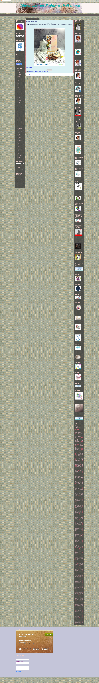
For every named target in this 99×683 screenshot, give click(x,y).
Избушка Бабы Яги (79, 507)
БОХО (76, 489)
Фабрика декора (79, 482)
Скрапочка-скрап (78, 511)
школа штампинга (78, 621)
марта (20, 145)
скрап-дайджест (78, 524)
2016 (19, 157)
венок (78, 565)
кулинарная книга (78, 581)
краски (79, 463)
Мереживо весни (80, 558)
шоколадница (77, 622)
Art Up (76, 452)
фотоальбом (77, 616)
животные (77, 516)
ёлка (77, 551)
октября (19, 86)
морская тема (78, 583)
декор (82, 513)
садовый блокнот (80, 601)
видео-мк (79, 466)
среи (80, 607)
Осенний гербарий (31, 21)
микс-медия (78, 432)
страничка (77, 472)
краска (80, 578)
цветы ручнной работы (79, 447)
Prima (79, 485)
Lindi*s (80, 554)
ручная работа (80, 458)
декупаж (79, 514)
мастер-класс (77, 582)
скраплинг (79, 606)
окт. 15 (20, 101)
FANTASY (80, 433)
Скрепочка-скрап (78, 461)
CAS (79, 455)
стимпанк (79, 547)
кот (75, 578)
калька (80, 576)
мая (19, 140)
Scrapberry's (77, 557)
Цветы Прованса (78, 512)
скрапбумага (77, 525)
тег (82, 484)
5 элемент (79, 504)
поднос (81, 598)
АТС (76, 470)
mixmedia (77, 469)
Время (76, 531)
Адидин (77, 464)
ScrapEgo (77, 439)
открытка (36, 71)
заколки (80, 574)
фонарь (76, 615)
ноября (20, 82)
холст (81, 444)
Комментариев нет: (42, 69)
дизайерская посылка (79, 571)
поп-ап (76, 499)
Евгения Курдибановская (79, 436)
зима (82, 477)
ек (77, 496)
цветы (76, 467)
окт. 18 (20, 95)
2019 (19, 74)
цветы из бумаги (79, 440)
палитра (76, 593)
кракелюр (81, 496)
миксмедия (79, 498)
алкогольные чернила (77, 477)
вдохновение (80, 454)
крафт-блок (77, 580)
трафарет (76, 548)
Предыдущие (70, 74)
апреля (20, 142)
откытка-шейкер (79, 592)
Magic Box (77, 556)
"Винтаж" (76, 553)
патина (76, 543)
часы (82, 549)
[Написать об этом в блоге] (48, 70)
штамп (81, 473)
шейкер (80, 527)
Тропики (80, 562)
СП (79, 475)
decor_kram (77, 488)
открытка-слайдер (80, 591)
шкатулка (77, 528)
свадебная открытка (79, 604)
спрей (76, 607)
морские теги (78, 584)
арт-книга (81, 564)
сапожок (79, 603)
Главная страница (22, 15)
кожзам (76, 517)
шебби (80, 620)
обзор (82, 519)
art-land (81, 557)
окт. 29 (20, 90)
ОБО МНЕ (31, 15)
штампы (76, 529)
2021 (19, 70)
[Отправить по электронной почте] (47, 70)
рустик (81, 546)
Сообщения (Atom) (52, 76)
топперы (81, 502)
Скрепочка (81, 495)
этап (82, 622)
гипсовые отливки (79, 537)
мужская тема (78, 542)
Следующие (28, 74)
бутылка (80, 536)
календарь (77, 541)
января (20, 152)
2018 (19, 76)
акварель (76, 487)
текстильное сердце (79, 500)
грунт (78, 539)
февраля (19, 149)
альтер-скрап (80, 453)
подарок (79, 478)
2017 (19, 155)
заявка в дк (77, 575)
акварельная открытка (79, 484)
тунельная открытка (79, 612)
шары (76, 620)
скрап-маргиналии (80, 605)
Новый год (80, 465)
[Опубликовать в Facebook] (50, 70)
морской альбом (78, 586)
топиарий (79, 610)
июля (20, 134)
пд (82, 595)
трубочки (76, 611)
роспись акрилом (80, 599)
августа (20, 131)
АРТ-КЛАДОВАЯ (31, 71)
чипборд (77, 449)
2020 (19, 72)
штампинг (46, 71)
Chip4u (81, 452)
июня (20, 137)
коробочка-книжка (78, 577)
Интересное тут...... (29, 67)
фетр (76, 527)
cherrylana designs (79, 505)
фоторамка (77, 617)
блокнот (76, 513)
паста (80, 595)
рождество (77, 492)
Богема (76, 493)
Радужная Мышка (41, 71)
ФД (75, 563)
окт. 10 (20, 123)
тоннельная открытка (79, 609)
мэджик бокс (77, 587)
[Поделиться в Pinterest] (51, 70)
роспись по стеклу (79, 600)
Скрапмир (77, 535)
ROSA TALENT (79, 457)
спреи (76, 473)
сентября (20, 128)
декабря (19, 79)
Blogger (56, 674)
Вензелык (79, 506)
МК (82, 464)
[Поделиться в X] (49, 70)
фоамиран (79, 613)
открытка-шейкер (80, 521)
